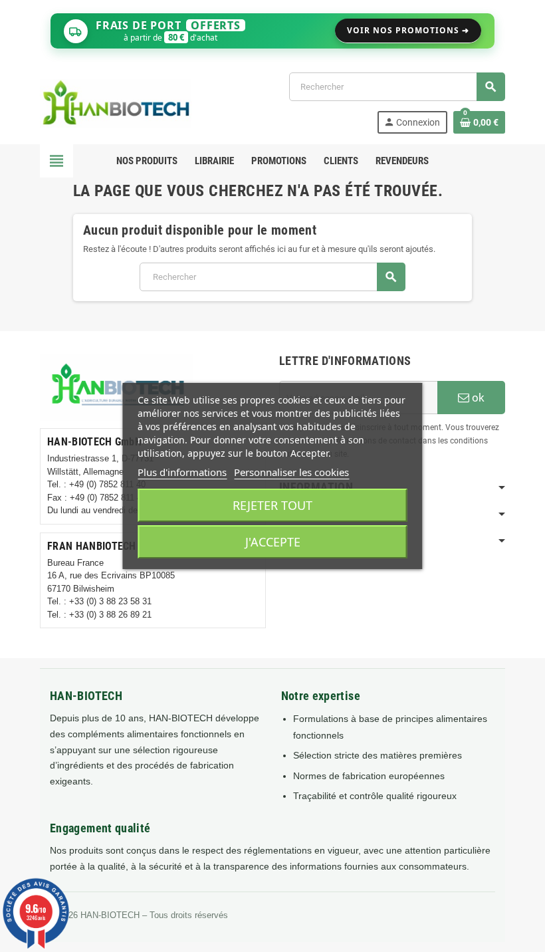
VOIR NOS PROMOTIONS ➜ (408, 30)
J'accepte (272, 542)
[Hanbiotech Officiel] (115, 102)
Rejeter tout (272, 505)
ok (477, 397)
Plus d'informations (182, 472)
